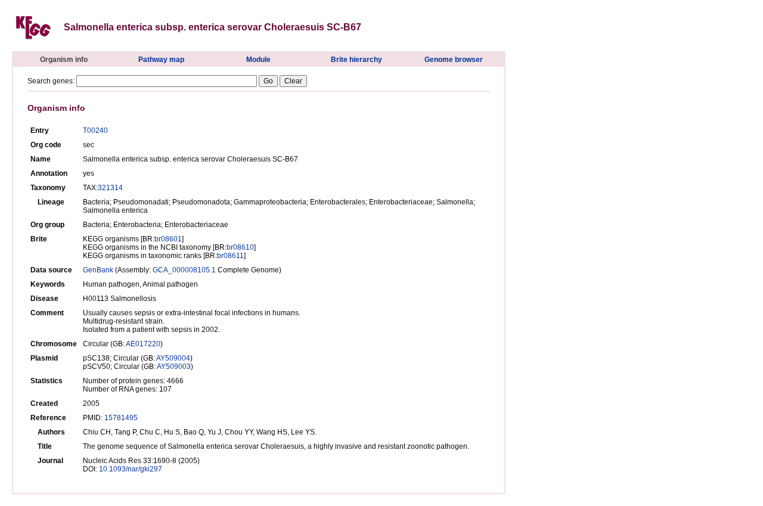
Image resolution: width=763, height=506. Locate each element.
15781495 (121, 418)
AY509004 (173, 358)
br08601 (168, 239)
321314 (110, 188)
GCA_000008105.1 (184, 270)
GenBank (98, 270)
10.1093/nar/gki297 (130, 469)
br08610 (240, 247)
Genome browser (453, 59)
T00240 (95, 130)
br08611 (230, 256)
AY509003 (174, 366)
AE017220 (143, 344)
